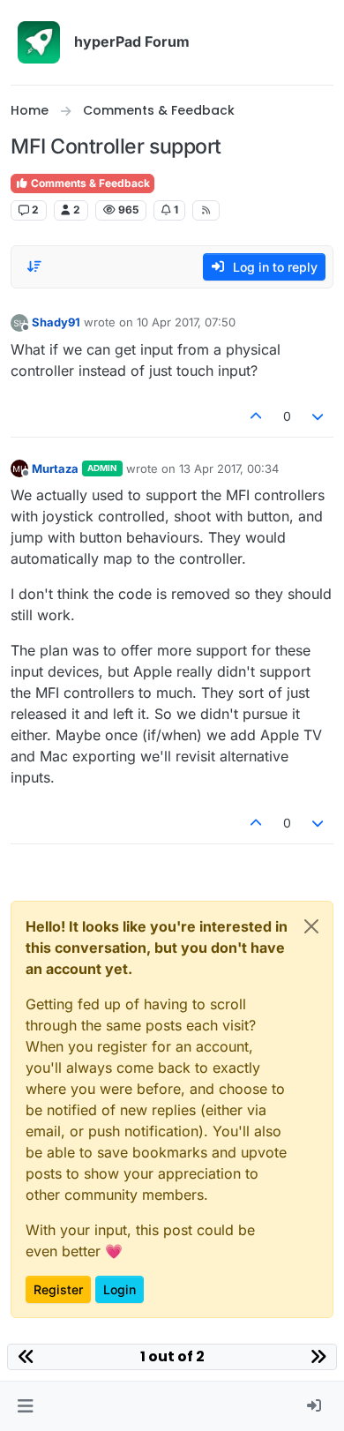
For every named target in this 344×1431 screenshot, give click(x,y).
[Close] (311, 926)
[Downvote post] (318, 416)
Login (119, 1289)
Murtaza (55, 468)
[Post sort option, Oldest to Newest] (34, 266)
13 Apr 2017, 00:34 (229, 468)
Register (58, 1289)
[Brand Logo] (39, 42)
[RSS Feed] (206, 210)
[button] (25, 1406)
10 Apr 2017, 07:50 (186, 322)
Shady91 (56, 322)
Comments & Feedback (89, 183)
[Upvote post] (256, 416)
